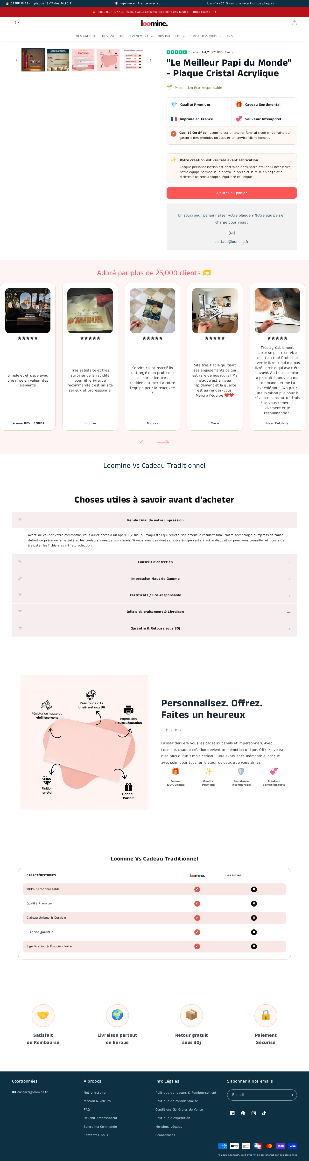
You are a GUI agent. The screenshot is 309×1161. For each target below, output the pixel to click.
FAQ (87, 1109)
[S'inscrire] (291, 1095)
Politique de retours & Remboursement (186, 1092)
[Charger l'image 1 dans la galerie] (33, 60)
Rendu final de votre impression (210, 520)
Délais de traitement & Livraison (209, 611)
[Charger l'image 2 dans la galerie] (58, 60)
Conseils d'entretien (215, 562)
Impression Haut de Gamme (211, 578)
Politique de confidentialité (176, 1101)
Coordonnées (165, 1135)
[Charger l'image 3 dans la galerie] (83, 60)
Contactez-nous (96, 1135)
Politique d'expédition (172, 1118)
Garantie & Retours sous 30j (211, 628)
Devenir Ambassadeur (100, 1118)
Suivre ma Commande (100, 1126)
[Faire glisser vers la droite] (150, 60)
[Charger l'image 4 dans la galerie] (108, 60)
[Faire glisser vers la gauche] (16, 60)
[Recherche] (17, 23)
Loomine (233, 1155)
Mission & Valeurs (97, 1101)
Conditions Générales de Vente (179, 1109)
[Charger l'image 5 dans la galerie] (133, 60)
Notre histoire (94, 1092)
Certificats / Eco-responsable (211, 595)
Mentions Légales (168, 1126)
